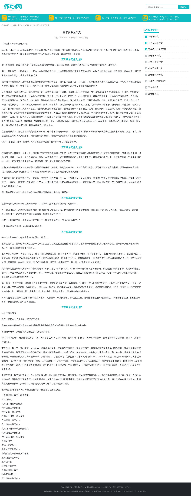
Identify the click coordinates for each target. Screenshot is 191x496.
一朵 (10, 247)
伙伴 (47, 167)
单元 (86, 37)
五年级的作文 (153, 55)
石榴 (4, 331)
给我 (53, 152)
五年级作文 (23, 19)
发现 (4, 135)
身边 (76, 171)
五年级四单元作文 (10, 470)
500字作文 (164, 19)
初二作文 (67, 18)
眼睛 (45, 203)
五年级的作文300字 (11, 457)
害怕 (106, 209)
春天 (31, 254)
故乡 (14, 312)
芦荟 (29, 262)
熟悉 (35, 237)
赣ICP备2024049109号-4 (121, 487)
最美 (26, 301)
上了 (16, 348)
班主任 (21, 203)
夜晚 (24, 243)
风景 (72, 348)
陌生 (74, 49)
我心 (8, 192)
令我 (124, 108)
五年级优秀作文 (154, 74)
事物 (8, 369)
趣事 (4, 301)
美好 (10, 243)
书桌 (10, 152)
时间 (56, 182)
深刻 (46, 65)
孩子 (52, 121)
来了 (26, 135)
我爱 (64, 192)
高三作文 (123, 18)
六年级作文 (34, 19)
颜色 (118, 152)
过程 (8, 186)
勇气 (128, 209)
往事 (31, 247)
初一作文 (59, 18)
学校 (26, 71)
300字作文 (174, 16)
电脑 (132, 379)
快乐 (17, 186)
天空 (29, 243)
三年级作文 (34, 16)
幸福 (84, 325)
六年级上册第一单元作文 (13, 436)
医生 (99, 337)
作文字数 (145, 18)
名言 (113, 121)
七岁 (41, 152)
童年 (16, 237)
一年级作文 (13, 16)
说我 (95, 116)
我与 (16, 92)
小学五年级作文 (9, 465)
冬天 (70, 364)
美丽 (24, 254)
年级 (45, 53)
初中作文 (51, 18)
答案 (103, 177)
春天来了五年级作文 (11, 449)
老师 (49, 81)
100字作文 (153, 16)
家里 (80, 116)
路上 (53, 348)
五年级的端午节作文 (11, 478)
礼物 (64, 152)
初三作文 (76, 18)
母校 (26, 375)
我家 (8, 268)
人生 (20, 301)
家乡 (43, 337)
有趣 (8, 297)
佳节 (25, 337)
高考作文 (132, 18)
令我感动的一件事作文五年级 (15, 453)
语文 (12, 209)
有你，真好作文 (9, 445)
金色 (95, 297)
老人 (20, 364)
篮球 (60, 379)
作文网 (13, 25)
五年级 (81, 37)
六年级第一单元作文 (11, 411)
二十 (4, 312)
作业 (116, 81)
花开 (8, 331)
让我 (65, 141)
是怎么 (76, 65)
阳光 (44, 254)
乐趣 (58, 192)
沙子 (31, 352)
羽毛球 (69, 379)
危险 (103, 100)
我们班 (13, 203)
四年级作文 (13, 19)
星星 (47, 243)
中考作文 (85, 18)
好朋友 (54, 167)
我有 (41, 209)
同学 (70, 71)
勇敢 (112, 209)
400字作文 (153, 19)
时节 (12, 331)
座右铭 (66, 65)
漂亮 (64, 203)
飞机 (8, 348)
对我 (99, 108)
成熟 (51, 100)
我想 (18, 331)
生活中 (30, 49)
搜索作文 (184, 7)
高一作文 (106, 18)
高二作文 (114, 18)
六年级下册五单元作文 (12, 403)
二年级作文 (23, 16)
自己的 (96, 104)
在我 (4, 152)
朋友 (118, 254)
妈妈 (89, 116)
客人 (10, 287)
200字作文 (164, 16)
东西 (99, 268)
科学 (35, 389)
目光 (33, 213)
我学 (20, 167)
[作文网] (12, 7)
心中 (14, 85)
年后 (8, 312)
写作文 (50, 49)
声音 (127, 283)
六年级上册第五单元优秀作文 (15, 428)
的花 (12, 268)
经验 (122, 337)
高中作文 (98, 18)
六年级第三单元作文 (11, 407)
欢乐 (59, 297)
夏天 (58, 364)
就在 (63, 121)
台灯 (29, 152)
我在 (4, 268)
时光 (101, 297)
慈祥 (74, 209)
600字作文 (174, 19)
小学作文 (4, 18)
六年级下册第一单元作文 (13, 416)
